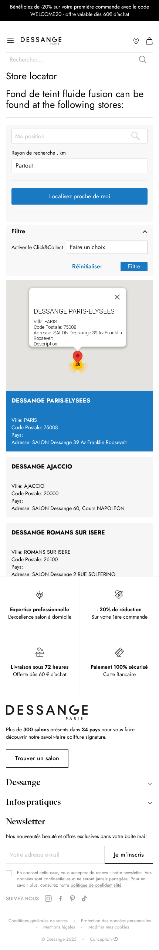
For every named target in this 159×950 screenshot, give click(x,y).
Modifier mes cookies (108, 927)
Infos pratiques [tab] (33, 802)
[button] (79, 231)
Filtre (134, 266)
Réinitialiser (87, 266)
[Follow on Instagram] (48, 898)
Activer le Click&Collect (37, 247)
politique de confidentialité (96, 885)
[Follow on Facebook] (60, 899)
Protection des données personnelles (116, 921)
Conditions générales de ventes (38, 921)
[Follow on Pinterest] (72, 899)
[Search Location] (136, 136)
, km (61, 152)
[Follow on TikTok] (84, 899)
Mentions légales (59, 927)
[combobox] (79, 59)
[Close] (117, 297)
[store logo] (41, 40)
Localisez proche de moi (79, 196)
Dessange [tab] (23, 783)
